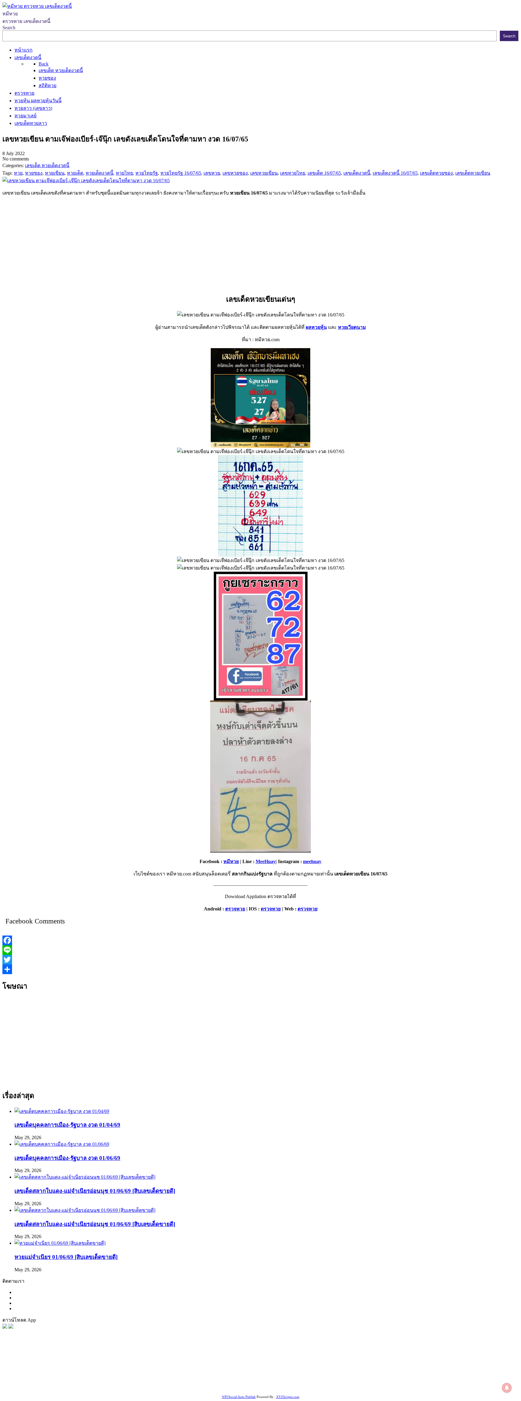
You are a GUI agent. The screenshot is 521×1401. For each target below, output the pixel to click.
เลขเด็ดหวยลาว (346, 1371)
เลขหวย (156, 1371)
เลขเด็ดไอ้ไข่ (156, 1378)
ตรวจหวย (235, 908)
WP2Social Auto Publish (239, 1397)
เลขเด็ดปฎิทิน (294, 1378)
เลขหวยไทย (255, 1371)
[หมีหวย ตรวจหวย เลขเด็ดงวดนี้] (37, 6)
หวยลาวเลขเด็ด (380, 1371)
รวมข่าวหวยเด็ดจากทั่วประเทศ (203, 1378)
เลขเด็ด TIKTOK (164, 1386)
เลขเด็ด (199, 1371)
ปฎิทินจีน (136, 1386)
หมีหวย (231, 861)
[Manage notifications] (507, 1388)
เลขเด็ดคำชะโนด (124, 1378)
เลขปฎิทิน (268, 1378)
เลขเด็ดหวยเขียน (466, 1378)
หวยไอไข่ (247, 1378)
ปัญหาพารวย (315, 1371)
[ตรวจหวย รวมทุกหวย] (4, 1327)
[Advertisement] (260, 244)
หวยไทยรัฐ (60, 1371)
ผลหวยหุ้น (316, 327)
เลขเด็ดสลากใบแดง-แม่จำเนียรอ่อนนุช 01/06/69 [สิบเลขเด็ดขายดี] (94, 1191)
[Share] (260, 969)
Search (8, 27)
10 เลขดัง (89, 1386)
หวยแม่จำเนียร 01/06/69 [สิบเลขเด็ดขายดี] (66, 1257)
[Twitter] (260, 959)
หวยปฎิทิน (194, 1386)
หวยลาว (292, 1371)
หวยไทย (81, 1371)
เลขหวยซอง (178, 1371)
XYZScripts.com (287, 1397)
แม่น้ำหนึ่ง (320, 1378)
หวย (113, 1371)
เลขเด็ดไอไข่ (434, 1378)
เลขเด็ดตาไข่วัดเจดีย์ (398, 1378)
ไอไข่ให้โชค (113, 1386)
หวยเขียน (94, 1378)
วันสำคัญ (341, 1378)
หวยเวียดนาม (352, 327)
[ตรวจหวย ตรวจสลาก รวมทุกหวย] (10, 1327)
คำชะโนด (408, 1371)
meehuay (312, 861)
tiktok (60, 1386)
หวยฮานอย (364, 1378)
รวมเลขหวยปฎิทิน (64, 1378)
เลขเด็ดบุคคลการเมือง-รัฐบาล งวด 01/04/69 (67, 1125)
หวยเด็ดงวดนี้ (133, 1371)
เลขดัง (275, 1371)
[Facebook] (260, 940)
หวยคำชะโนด (461, 1371)
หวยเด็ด (99, 1371)
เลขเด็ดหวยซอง (225, 1371)
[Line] (260, 950)
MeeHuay (266, 861)
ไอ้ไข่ (72, 1386)
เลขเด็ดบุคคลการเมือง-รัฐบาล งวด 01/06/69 (67, 1158)
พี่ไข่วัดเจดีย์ (432, 1371)
